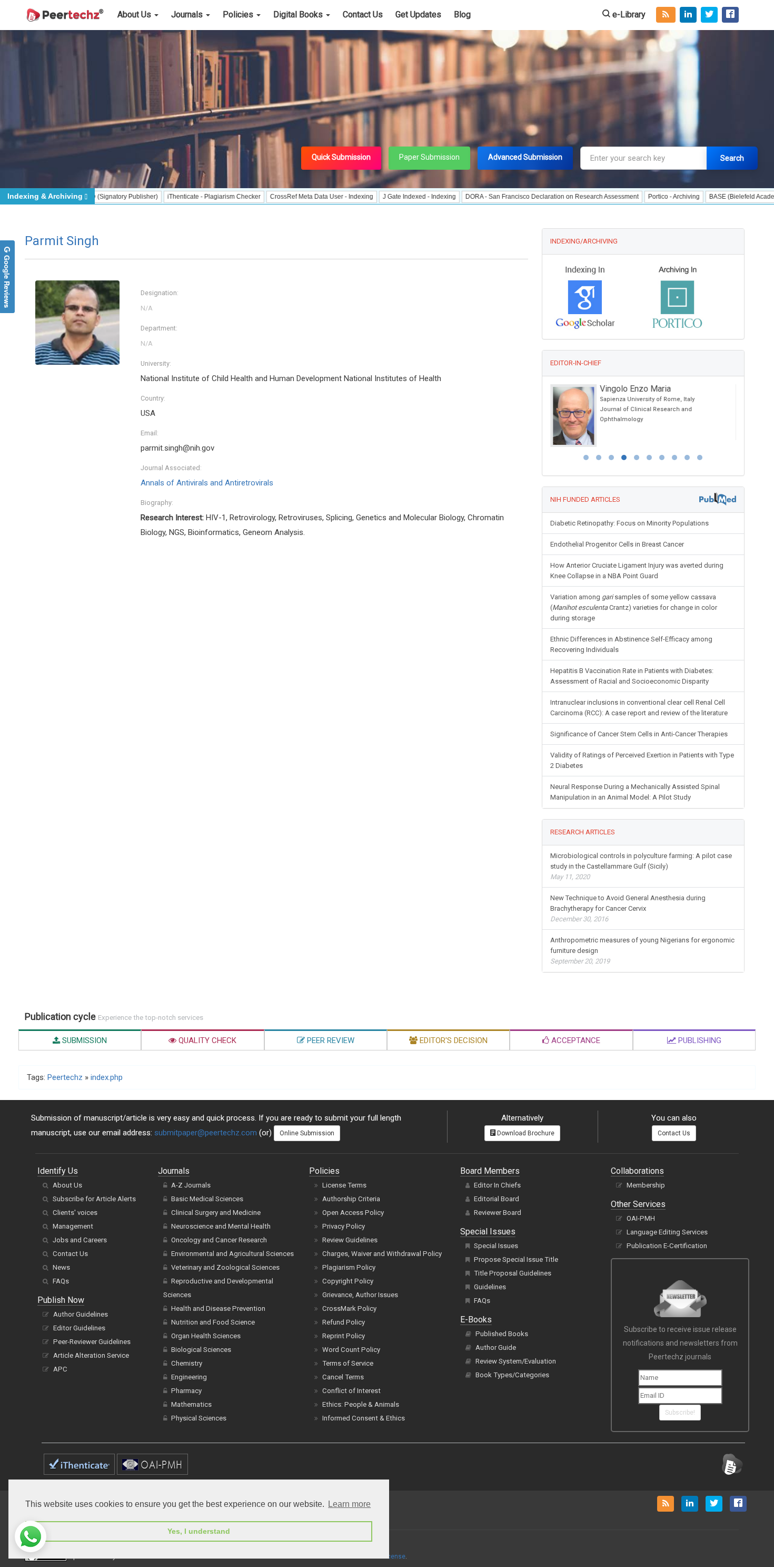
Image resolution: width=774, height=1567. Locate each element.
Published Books (501, 1334)
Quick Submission (341, 157)
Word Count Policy (351, 1350)
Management (73, 1226)
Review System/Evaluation (515, 1361)
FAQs (61, 1281)
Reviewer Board (497, 1212)
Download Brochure (524, 1133)
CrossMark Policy (349, 1308)
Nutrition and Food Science (213, 1322)
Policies (239, 14)
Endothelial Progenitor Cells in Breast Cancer (617, 544)
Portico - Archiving (635, 196)
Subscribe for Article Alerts (94, 1199)
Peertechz (65, 1077)
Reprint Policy (343, 1336)
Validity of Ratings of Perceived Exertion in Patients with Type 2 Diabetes (642, 760)
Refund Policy (343, 1322)
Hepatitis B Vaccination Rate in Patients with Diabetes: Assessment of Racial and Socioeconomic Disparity (631, 676)
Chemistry (186, 1363)
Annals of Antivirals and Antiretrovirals (207, 483)
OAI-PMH (641, 1218)
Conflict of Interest (351, 1391)
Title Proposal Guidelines (512, 1273)
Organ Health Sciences (206, 1336)
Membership (646, 1185)
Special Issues (496, 1246)
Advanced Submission (525, 157)
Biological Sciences (201, 1350)
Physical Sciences (198, 1418)
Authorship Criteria (351, 1199)
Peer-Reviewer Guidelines (92, 1342)
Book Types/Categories (512, 1375)
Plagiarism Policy (348, 1267)
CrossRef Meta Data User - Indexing (282, 196)
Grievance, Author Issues (360, 1295)
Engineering (189, 1377)
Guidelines (490, 1287)
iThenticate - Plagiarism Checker (175, 196)
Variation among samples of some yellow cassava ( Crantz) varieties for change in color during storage (633, 607)
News (61, 1267)
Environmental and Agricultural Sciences (232, 1254)
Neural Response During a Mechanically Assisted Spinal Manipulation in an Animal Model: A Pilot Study (635, 792)
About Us (135, 14)
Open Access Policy (353, 1212)
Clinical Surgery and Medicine (216, 1212)
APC (60, 1369)
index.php (107, 1077)
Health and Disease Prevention (218, 1308)
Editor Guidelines (79, 1328)
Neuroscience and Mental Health (221, 1226)
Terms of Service (347, 1363)
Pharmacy (186, 1391)
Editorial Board (496, 1199)
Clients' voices (75, 1212)
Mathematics (191, 1404)
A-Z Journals (191, 1185)
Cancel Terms (343, 1377)
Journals (188, 14)
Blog (462, 14)
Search (732, 158)
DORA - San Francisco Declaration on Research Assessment (513, 196)
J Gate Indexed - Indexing (380, 196)
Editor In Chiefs (497, 1185)
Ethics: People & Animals (360, 1404)
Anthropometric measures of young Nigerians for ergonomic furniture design (642, 950)
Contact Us (363, 14)
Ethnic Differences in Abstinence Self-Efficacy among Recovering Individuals (631, 644)
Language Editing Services (667, 1232)
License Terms (344, 1185)
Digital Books (299, 14)
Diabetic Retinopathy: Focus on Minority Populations (629, 523)
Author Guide (495, 1347)
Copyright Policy (347, 1281)
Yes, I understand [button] (198, 1531)
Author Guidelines (80, 1314)
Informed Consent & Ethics (363, 1418)
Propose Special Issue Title (516, 1259)
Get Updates (418, 14)
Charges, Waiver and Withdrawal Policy (382, 1254)
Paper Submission (429, 157)
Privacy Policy (343, 1226)
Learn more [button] (349, 1504)
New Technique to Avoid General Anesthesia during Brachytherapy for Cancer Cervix (628, 908)
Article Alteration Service (91, 1355)
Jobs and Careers (80, 1240)
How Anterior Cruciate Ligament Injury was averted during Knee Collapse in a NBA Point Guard (636, 570)
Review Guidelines (350, 1240)
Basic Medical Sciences (207, 1199)
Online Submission (307, 1133)
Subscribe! (680, 1412)
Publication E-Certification (667, 1246)
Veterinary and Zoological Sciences (225, 1267)
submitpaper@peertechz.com (205, 1132)
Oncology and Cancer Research (219, 1240)
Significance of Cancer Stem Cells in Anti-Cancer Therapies (639, 734)
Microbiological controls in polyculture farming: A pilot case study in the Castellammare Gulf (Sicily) (641, 866)
